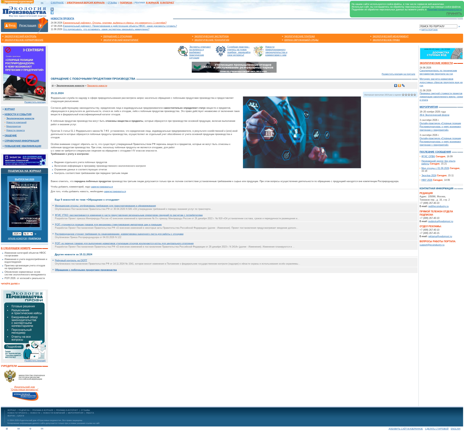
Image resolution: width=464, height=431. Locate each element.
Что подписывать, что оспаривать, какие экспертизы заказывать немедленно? (106, 29)
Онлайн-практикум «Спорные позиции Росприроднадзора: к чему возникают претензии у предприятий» (440, 126)
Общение (11, 135)
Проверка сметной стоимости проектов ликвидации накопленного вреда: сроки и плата (441, 96)
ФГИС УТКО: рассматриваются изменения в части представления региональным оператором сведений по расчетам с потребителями (129, 215)
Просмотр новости (97, 85)
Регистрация (27, 25)
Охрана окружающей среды (301, 40)
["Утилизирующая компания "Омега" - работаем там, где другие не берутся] (234, 67)
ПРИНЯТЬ (454, 13)
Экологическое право (386, 40)
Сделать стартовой (437, 429)
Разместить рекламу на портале (398, 74)
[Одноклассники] (399, 85)
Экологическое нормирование (24, 40)
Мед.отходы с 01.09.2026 (435, 168)
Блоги (20, 416)
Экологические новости (20, 118)
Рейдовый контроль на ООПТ (71, 260)
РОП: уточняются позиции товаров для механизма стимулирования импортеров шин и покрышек (108, 224)
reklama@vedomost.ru (440, 236)
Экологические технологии (211, 40)
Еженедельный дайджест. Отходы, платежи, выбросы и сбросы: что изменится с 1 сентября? (115, 22)
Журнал (10, 109)
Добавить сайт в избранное (406, 429)
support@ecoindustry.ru (432, 244)
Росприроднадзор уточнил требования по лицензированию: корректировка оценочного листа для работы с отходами (119, 234)
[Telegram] (52, 12)
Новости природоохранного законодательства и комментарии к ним (276, 50)
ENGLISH (455, 429)
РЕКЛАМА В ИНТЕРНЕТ (67, 410)
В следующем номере (16, 248)
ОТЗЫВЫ (112, 2)
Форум (11, 416)
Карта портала (429, 30)
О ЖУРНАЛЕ (57, 2)
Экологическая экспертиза (211, 36)
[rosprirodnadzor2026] (24, 73)
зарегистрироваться (102, 186)
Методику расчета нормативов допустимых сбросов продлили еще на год (441, 82)
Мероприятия (13, 126)
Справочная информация (22, 140)
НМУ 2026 (426, 180)
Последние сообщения (435, 152)
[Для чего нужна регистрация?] (40, 26)
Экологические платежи (299, 36)
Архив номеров (17, 238)
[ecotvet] (24, 324)
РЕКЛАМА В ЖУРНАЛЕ (42, 410)
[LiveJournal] (403, 85)
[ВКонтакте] (52, 9)
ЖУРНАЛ (11, 410)
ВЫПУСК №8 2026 (24, 179)
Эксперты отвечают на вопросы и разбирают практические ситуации (200, 52)
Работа (90, 413)
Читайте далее (9, 284)
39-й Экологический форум (434, 115)
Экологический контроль (20, 36)
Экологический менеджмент (390, 36)
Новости (35, 413)
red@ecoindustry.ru (438, 206)
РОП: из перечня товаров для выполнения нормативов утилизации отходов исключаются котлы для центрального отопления (124, 243)
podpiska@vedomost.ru (440, 221)
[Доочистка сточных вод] (441, 53)
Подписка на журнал (24, 170)
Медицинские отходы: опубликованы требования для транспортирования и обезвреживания (105, 205)
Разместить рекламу (35, 102)
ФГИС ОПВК (428, 156)
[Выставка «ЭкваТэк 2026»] (24, 159)
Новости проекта (62, 18)
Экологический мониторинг (121, 40)
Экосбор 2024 (428, 175)
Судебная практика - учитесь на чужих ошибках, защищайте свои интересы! (238, 50)
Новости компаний (16, 122)
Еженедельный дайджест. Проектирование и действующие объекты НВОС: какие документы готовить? (120, 26)
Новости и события (18, 114)
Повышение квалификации (23, 146)
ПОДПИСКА (24, 410)
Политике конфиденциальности (444, 9)
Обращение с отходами (117, 36)
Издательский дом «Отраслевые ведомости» (40, 420)
